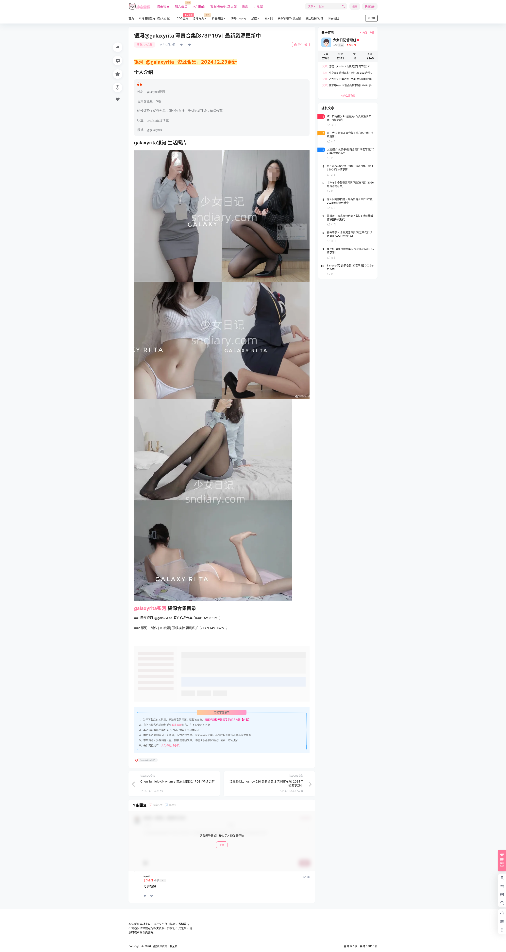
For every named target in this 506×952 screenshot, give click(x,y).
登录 (354, 6)
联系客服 (177, 724)
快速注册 (370, 6)
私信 (372, 32)
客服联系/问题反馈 (223, 6)
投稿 (373, 18)
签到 (245, 6)
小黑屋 (258, 6)
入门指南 (199, 6)
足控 (254, 18)
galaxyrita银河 (150, 608)
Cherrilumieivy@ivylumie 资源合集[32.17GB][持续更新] (177, 781)
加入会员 (181, 4)
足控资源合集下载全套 (164, 946)
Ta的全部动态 (348, 95)
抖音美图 (217, 18)
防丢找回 (163, 6)
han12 (146, 876)
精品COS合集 (144, 44)
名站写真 (201, 17)
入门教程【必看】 (171, 745)
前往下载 (302, 44)
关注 (365, 32)
